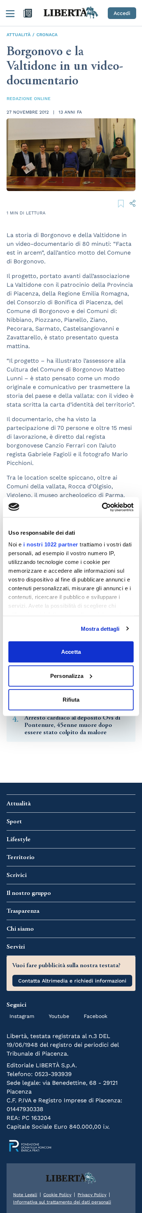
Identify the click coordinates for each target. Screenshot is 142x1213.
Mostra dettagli (100, 628)
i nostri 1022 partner (50, 544)
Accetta (71, 652)
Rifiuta (71, 700)
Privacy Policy (92, 1195)
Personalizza (66, 675)
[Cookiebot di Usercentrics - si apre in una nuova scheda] (102, 507)
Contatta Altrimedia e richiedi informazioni (72, 981)
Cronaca (47, 34)
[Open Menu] (10, 13)
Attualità (19, 34)
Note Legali (25, 1195)
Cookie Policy (57, 1195)
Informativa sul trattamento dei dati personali (62, 1202)
